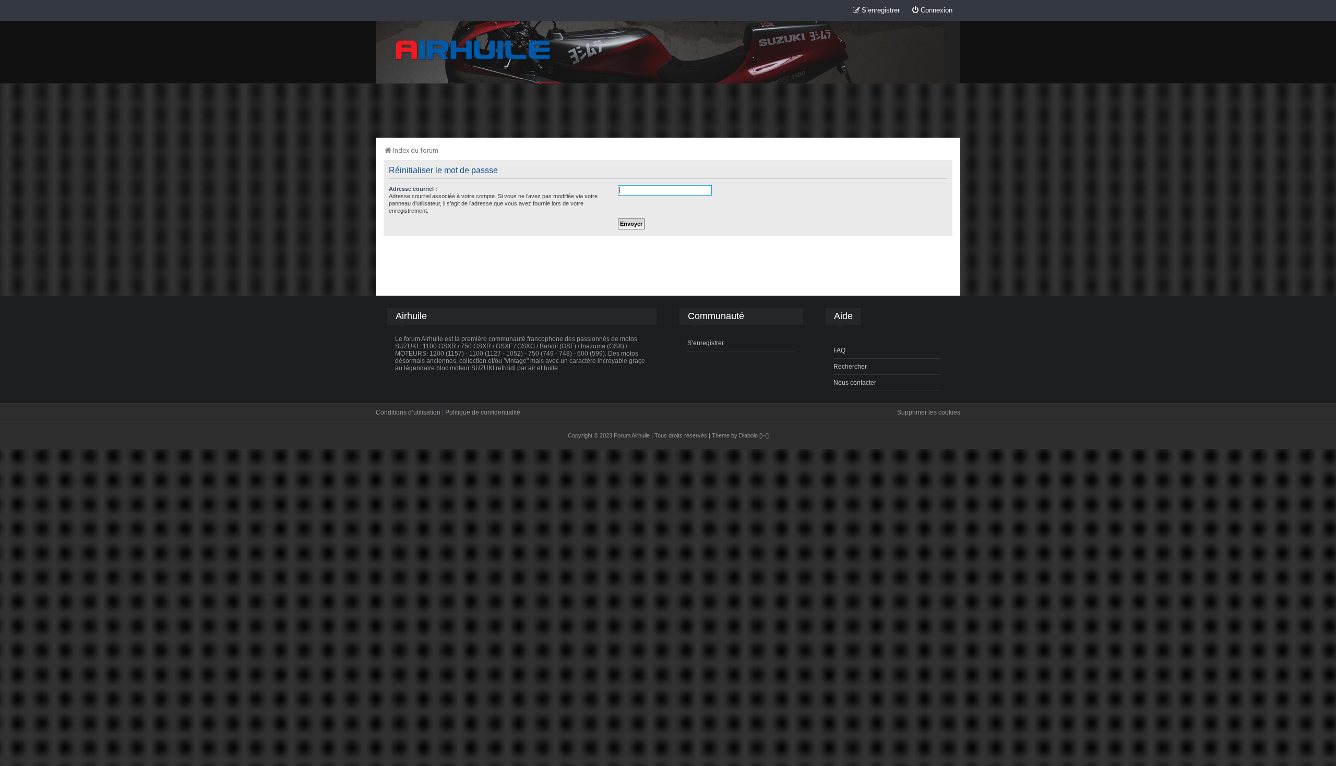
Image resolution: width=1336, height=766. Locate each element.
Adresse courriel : (413, 189)
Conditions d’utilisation (408, 412)
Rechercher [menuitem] (850, 366)
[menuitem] (931, 10)
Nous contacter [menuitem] (854, 382)
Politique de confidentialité (482, 412)
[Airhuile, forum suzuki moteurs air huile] (473, 50)
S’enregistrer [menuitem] (705, 343)
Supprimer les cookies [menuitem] (928, 412)
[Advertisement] (668, 110)
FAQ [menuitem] (839, 350)
